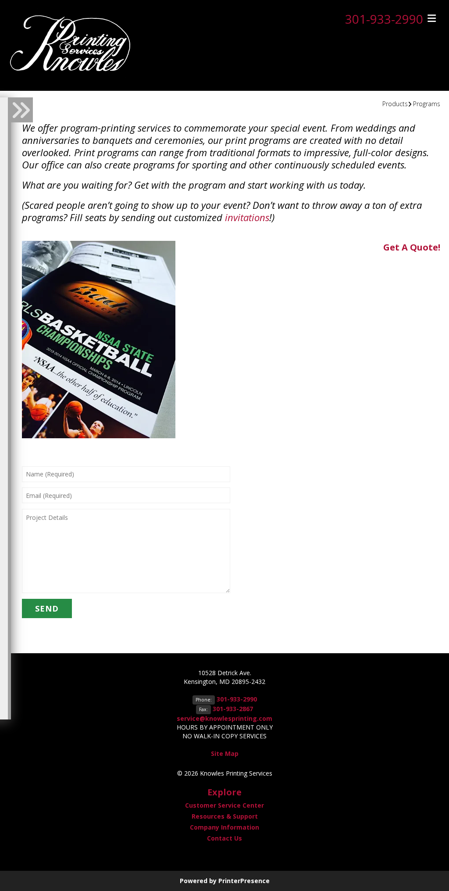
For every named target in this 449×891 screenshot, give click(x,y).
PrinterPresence (244, 881)
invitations (247, 217)
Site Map (225, 753)
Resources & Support (225, 816)
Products (395, 104)
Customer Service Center (224, 805)
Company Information (224, 827)
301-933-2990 (384, 19)
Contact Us (224, 838)
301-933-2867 (233, 709)
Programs (426, 104)
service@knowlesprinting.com (224, 718)
